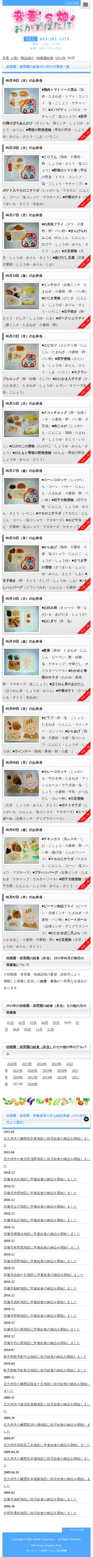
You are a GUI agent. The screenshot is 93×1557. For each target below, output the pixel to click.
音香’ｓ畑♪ (10, 58)
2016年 (18, 1077)
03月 (33, 1023)
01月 (10, 1023)
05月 (56, 1023)
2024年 (42, 1064)
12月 (50, 1029)
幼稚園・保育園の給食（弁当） (29, 1047)
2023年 (57, 1064)
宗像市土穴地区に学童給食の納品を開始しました (40, 1206)
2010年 (33, 1084)
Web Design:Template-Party (46, 1545)
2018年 (62, 1070)
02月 (22, 1023)
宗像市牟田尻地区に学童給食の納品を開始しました (42, 1247)
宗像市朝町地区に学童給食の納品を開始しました (40, 1288)
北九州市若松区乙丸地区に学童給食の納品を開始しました (47, 1445)
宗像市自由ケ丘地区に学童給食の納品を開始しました (44, 1275)
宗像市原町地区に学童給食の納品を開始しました (40, 1302)
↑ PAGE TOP (76, 1530)
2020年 (33, 1070)
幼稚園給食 (45, 58)
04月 (44, 1023)
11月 (39, 1029)
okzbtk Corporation (44, 1539)
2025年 (27, 1064)
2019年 (47, 1070)
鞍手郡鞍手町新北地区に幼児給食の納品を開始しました (45, 1370)
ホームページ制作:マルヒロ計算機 (46, 1550)
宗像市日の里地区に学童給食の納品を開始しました (42, 1329)
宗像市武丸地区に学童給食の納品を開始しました (40, 1179)
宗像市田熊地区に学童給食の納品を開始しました (40, 1316)
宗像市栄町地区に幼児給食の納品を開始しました (40, 1499)
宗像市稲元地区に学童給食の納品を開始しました (40, 1220)
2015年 (33, 1077)
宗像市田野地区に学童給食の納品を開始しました (40, 1261)
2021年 (18, 1070)
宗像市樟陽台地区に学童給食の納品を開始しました (42, 1234)
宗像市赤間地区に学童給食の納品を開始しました (40, 1193)
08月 (16, 1029)
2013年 (62, 1077)
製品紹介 (27, 58)
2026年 (12, 1064)
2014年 (47, 1077)
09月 (27, 1029)
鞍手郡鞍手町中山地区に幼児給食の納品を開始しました (45, 1357)
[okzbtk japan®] (46, 30)
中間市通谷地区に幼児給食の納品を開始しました (40, 1513)
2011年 (61, 58)
